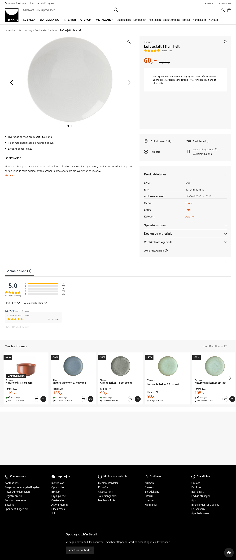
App (193, 500)
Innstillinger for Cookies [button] (205, 504)
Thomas (148, 42)
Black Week (58, 509)
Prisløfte (155, 151)
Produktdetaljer (155, 174)
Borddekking (25, 30)
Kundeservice (225, 3)
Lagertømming (171, 20)
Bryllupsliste (58, 496)
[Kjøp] (43, 399)
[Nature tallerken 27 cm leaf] (215, 366)
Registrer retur (13, 496)
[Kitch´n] (11, 15)
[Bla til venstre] (11, 82)
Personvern (198, 509)
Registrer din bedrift (80, 550)
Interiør (149, 496)
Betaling (9, 504)
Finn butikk (210, 3)
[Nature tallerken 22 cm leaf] (167, 366)
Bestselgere (124, 20)
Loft (187, 210)
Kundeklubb (199, 20)
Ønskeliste (57, 500)
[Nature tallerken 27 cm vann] (73, 366)
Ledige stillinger (200, 496)
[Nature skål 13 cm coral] (26, 366)
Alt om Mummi (59, 504)
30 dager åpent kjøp (16, 3)
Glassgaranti (105, 491)
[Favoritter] (36, 399)
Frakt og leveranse (15, 500)
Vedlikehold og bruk (158, 242)
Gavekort (150, 487)
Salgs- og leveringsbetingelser (22, 487)
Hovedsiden (10, 30)
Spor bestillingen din (16, 509)
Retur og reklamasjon (17, 491)
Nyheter (213, 20)
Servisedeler (41, 30)
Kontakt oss (11, 483)
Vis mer (9, 175)
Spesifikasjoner (155, 225)
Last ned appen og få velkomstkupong (205, 152)
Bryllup (186, 20)
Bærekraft (197, 491)
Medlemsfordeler (108, 483)
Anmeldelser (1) (19, 271)
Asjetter (53, 30)
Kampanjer (139, 20)
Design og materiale (158, 233)
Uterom (149, 500)
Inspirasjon (154, 20)
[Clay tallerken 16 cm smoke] (120, 366)
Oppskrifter (58, 487)
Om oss (195, 483)
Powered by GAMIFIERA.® (17, 326)
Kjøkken (149, 483)
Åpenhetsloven (200, 513)
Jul (53, 513)
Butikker (196, 487)
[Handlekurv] (229, 10)
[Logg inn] (223, 10)
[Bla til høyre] (128, 82)
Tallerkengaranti (107, 496)
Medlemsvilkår (106, 500)
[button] (225, 41)
